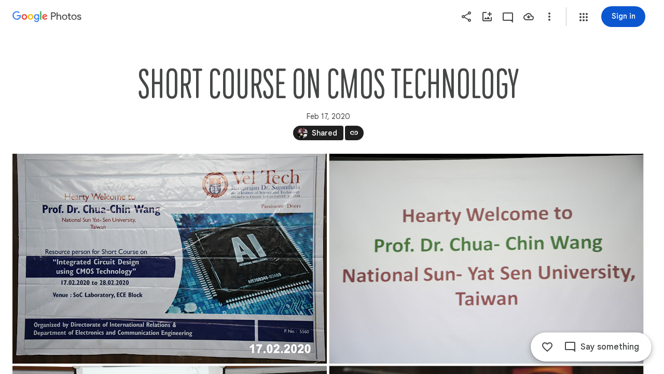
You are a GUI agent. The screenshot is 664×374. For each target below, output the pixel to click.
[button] (583, 17)
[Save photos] (528, 16)
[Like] (547, 347)
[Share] (466, 16)
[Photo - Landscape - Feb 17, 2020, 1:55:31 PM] (486, 259)
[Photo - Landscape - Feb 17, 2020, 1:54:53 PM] (169, 259)
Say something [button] (609, 347)
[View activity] (507, 16)
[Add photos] (487, 16)
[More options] (549, 16)
